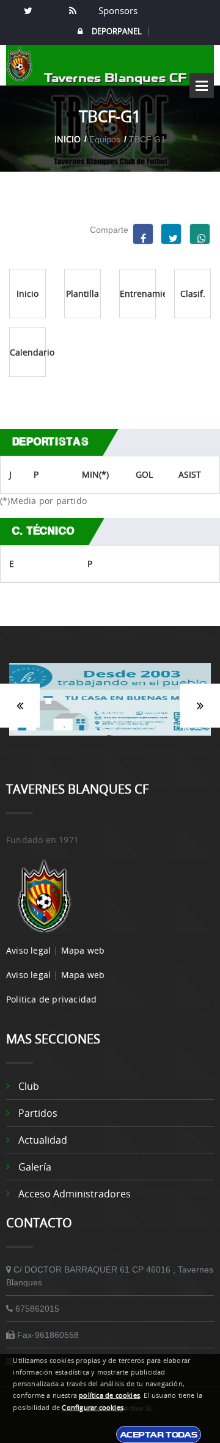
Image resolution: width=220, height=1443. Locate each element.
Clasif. (192, 293)
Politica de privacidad (51, 999)
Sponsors (116, 10)
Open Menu (201, 85)
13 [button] (82, 742)
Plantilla (82, 293)
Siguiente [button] (200, 706)
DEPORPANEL (117, 31)
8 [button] (137, 727)
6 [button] (101, 727)
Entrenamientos (138, 293)
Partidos (37, 1113)
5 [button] (82, 727)
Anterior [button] (20, 706)
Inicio (67, 139)
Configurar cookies (92, 1407)
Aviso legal (28, 950)
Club (28, 1086)
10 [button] (174, 727)
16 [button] (137, 742)
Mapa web (83, 950)
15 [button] (119, 742)
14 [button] (101, 742)
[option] (110, 705)
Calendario (28, 352)
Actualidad (42, 1140)
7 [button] (119, 727)
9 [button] (156, 727)
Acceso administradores (74, 1193)
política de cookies (109, 1395)
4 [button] (64, 727)
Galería (34, 1167)
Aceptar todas (158, 1434)
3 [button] (46, 727)
